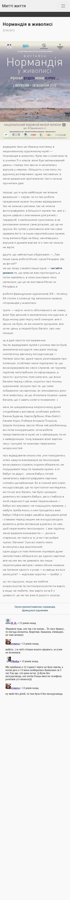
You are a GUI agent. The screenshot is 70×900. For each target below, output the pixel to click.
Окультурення (23, 606)
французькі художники (35, 610)
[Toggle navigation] (63, 6)
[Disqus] (35, 659)
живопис (37, 606)
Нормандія (49, 606)
